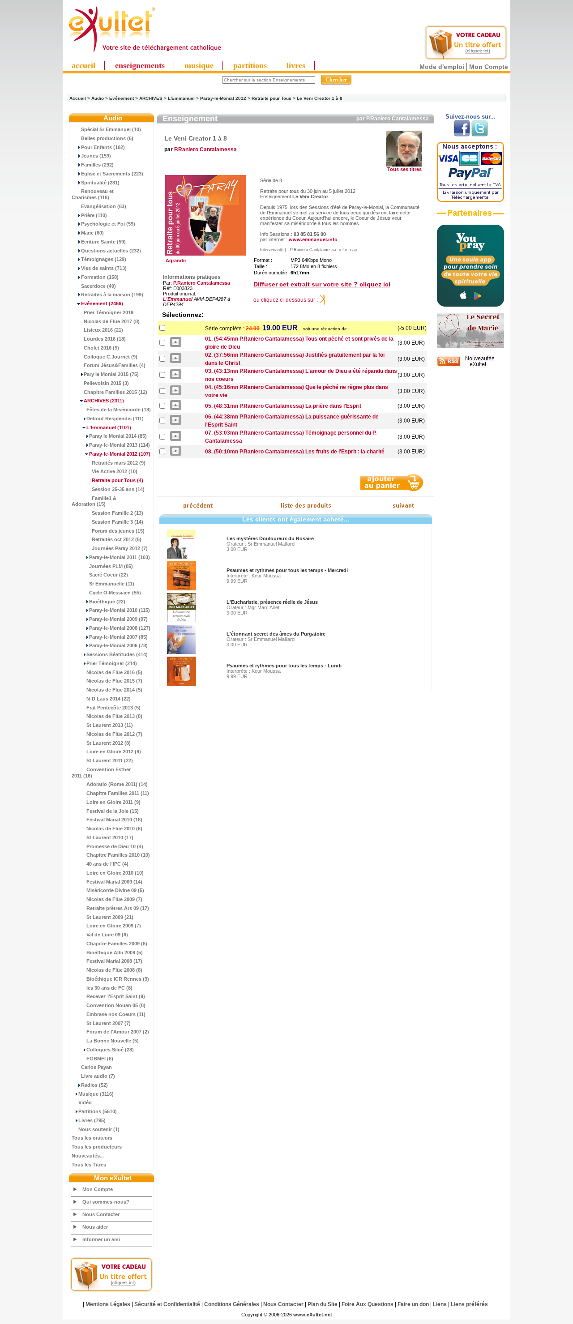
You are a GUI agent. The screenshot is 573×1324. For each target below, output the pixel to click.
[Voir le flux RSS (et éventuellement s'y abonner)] (470, 366)
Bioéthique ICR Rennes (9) (117, 979)
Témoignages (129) (103, 259)
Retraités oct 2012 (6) (116, 539)
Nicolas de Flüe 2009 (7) (114, 899)
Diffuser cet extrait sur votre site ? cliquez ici (321, 284)
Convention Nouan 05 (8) (115, 1005)
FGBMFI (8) (99, 1058)
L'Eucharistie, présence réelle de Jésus (272, 602)
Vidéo (85, 1102)
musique (199, 65)
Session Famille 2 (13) (117, 513)
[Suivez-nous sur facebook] (461, 135)
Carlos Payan (96, 1067)
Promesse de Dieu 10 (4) (114, 846)
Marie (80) (92, 232)
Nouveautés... (88, 1155)
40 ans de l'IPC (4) (107, 864)
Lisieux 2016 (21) (103, 330)
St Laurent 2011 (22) (109, 760)
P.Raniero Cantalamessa (397, 118)
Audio (97, 98)
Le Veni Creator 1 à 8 (319, 98)
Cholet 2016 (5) (101, 347)
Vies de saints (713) (104, 268)
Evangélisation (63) (103, 206)
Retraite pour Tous (271, 98)
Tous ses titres (404, 169)
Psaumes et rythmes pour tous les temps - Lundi (284, 665)
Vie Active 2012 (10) (114, 471)
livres (295, 65)
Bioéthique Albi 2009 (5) (114, 952)
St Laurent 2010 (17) (109, 837)
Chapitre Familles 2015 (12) (115, 392)
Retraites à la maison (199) (112, 294)
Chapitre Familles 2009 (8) (116, 943)
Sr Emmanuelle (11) (111, 583)
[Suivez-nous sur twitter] (479, 135)
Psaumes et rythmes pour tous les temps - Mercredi (287, 570)
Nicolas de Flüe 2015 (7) (114, 680)
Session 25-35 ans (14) (118, 489)
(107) (119, 454)
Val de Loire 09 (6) (107, 934)
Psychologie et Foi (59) (108, 223)
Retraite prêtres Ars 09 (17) (117, 908)
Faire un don (413, 1304)
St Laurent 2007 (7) (108, 1023)
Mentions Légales (108, 1304)
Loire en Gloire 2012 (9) (113, 751)
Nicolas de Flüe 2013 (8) (114, 716)
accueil (83, 65)
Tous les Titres (89, 1164)
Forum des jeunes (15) (118, 531)
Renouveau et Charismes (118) (93, 194)
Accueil (77, 98)
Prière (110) (94, 215)
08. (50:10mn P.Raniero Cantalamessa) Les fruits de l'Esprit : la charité (295, 451)
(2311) (104, 400)
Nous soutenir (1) (99, 1129)
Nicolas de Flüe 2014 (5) (114, 689)
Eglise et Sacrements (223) (112, 173)
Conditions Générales (231, 1304)
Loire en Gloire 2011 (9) (113, 802)
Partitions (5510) (97, 1111)
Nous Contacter (101, 1214)
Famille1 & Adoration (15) (94, 501)
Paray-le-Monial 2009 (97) (118, 619)
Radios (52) (94, 1085)
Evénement (121, 98)
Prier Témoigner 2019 (108, 312)
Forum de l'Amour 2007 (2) (117, 1031)
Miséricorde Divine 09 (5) (115, 890)
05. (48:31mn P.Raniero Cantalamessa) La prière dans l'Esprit (283, 406)
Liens (440, 1304)
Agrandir (174, 260)
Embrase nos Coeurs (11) (115, 1014)
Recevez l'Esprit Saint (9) (115, 996)
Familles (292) (97, 164)
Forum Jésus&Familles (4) (114, 365)
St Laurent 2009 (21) (109, 917)
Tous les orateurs (92, 1137)
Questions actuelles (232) (111, 250)
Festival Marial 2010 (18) (114, 819)
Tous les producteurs (97, 1146)
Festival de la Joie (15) (112, 811)
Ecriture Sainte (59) (103, 241)
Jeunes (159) (96, 155)
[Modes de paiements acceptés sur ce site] (470, 200)
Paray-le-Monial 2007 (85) (118, 637)
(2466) (102, 303)
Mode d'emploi (441, 66)
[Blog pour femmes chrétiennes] (470, 346)
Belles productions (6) (107, 138)
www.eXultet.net (312, 1314)
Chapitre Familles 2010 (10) (118, 855)
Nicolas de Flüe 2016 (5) (114, 672)
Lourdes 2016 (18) (105, 339)
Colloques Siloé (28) (110, 1049)
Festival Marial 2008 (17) (114, 961)
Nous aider (95, 1227)
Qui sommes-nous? (105, 1201)
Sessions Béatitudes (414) (117, 654)
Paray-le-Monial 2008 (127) (119, 628)
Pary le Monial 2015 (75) (111, 374)
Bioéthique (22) (107, 601)
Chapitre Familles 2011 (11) (117, 793)
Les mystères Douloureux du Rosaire (270, 538)
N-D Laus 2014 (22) (108, 698)
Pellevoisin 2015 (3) (106, 383)
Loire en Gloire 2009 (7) (113, 925)
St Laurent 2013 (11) (109, 725)
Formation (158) (100, 277)
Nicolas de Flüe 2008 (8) (114, 970)
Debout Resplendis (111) (115, 418)
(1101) (108, 427)
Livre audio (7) (98, 1076)
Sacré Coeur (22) (108, 574)
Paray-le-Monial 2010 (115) (119, 610)
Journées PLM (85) (111, 566)
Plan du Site (323, 1304)
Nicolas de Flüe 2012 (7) (114, 734)
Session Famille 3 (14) (117, 522)
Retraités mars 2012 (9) (118, 463)
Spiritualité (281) (100, 182)
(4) (117, 480)
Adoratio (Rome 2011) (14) (117, 784)
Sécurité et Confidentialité (167, 1304)
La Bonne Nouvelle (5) (112, 1040)
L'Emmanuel (181, 98)
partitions (250, 65)
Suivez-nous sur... (470, 116)
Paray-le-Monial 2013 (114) (119, 445)
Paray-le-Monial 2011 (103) (119, 557)
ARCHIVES (150, 98)
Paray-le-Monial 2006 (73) (118, 645)
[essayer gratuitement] (466, 59)
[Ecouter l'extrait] (470, 216)
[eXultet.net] (145, 52)
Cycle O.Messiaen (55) (115, 592)
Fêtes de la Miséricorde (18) (118, 409)
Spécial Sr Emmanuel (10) (111, 129)
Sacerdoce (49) (98, 286)
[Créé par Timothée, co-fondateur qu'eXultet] (470, 305)
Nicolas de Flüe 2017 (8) (112, 321)
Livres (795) (92, 1120)
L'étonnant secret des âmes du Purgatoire (276, 633)
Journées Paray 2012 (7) (120, 548)
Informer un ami (101, 1239)
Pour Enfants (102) (103, 147)
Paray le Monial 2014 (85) (118, 436)
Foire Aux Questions (367, 1304)
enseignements (140, 65)
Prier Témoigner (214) (111, 663)
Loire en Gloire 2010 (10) (115, 873)
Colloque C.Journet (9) (110, 356)
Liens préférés (469, 1304)
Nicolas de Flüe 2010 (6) (114, 828)
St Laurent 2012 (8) (108, 743)
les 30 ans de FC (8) (109, 988)
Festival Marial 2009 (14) (114, 881)
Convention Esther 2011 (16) (101, 772)
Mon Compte (488, 66)
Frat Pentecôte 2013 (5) (113, 707)
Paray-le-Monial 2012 (223, 98)
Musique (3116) (96, 1094)
